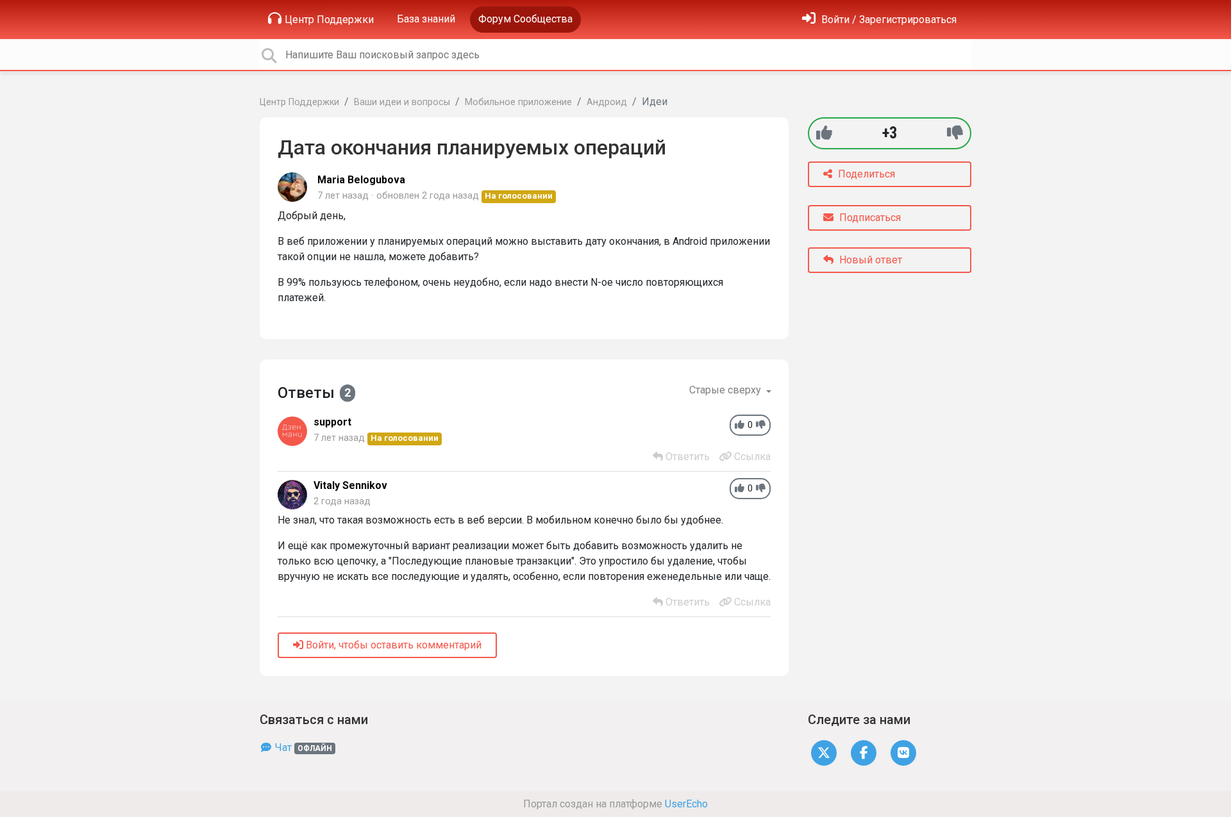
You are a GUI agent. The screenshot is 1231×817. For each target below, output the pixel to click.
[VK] (903, 753)
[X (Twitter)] (824, 753)
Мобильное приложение (518, 102)
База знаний (426, 19)
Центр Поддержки (329, 19)
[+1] (824, 133)
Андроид (607, 102)
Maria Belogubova (361, 180)
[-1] (955, 133)
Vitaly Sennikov (350, 485)
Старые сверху (726, 390)
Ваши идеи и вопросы (402, 102)
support (332, 422)
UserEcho (686, 804)
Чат (302, 747)
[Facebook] (864, 753)
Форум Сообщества (525, 19)
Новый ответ (869, 260)
